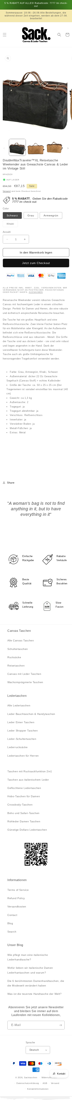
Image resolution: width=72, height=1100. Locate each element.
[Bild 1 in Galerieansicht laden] (17, 147)
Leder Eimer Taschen (20, 722)
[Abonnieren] (60, 1025)
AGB (45, 1083)
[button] (5, 35)
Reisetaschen (16, 665)
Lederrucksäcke (17, 747)
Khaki (12, 224)
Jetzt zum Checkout (36, 263)
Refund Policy (16, 898)
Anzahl (7, 232)
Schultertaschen (17, 648)
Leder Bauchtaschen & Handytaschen (31, 713)
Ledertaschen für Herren (23, 755)
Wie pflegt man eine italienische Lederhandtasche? (27, 957)
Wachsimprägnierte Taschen (25, 682)
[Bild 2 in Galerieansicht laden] (36, 147)
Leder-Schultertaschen (21, 738)
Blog (10, 923)
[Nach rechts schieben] (68, 148)
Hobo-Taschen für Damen (23, 796)
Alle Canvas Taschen (20, 640)
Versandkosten (16, 906)
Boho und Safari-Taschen (23, 813)
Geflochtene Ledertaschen (24, 788)
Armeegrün (51, 215)
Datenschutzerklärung (27, 1083)
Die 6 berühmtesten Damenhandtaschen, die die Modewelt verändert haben (35, 983)
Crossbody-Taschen (19, 804)
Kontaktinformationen (38, 1089)
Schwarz (12, 215)
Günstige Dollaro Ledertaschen (27, 829)
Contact (12, 915)
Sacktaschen (30, 1077)
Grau (31, 215)
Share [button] (11, 482)
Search (11, 931)
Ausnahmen (36, 292)
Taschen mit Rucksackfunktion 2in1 (29, 771)
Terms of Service (18, 889)
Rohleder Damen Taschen (23, 821)
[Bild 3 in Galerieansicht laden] (54, 147)
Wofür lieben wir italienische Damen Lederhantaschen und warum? (30, 970)
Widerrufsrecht (49, 1077)
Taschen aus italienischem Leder (28, 779)
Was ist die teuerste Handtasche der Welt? (34, 993)
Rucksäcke (14, 657)
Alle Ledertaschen (18, 705)
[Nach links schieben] (4, 148)
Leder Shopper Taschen (22, 730)
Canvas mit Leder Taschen (24, 673)
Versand (7, 191)
